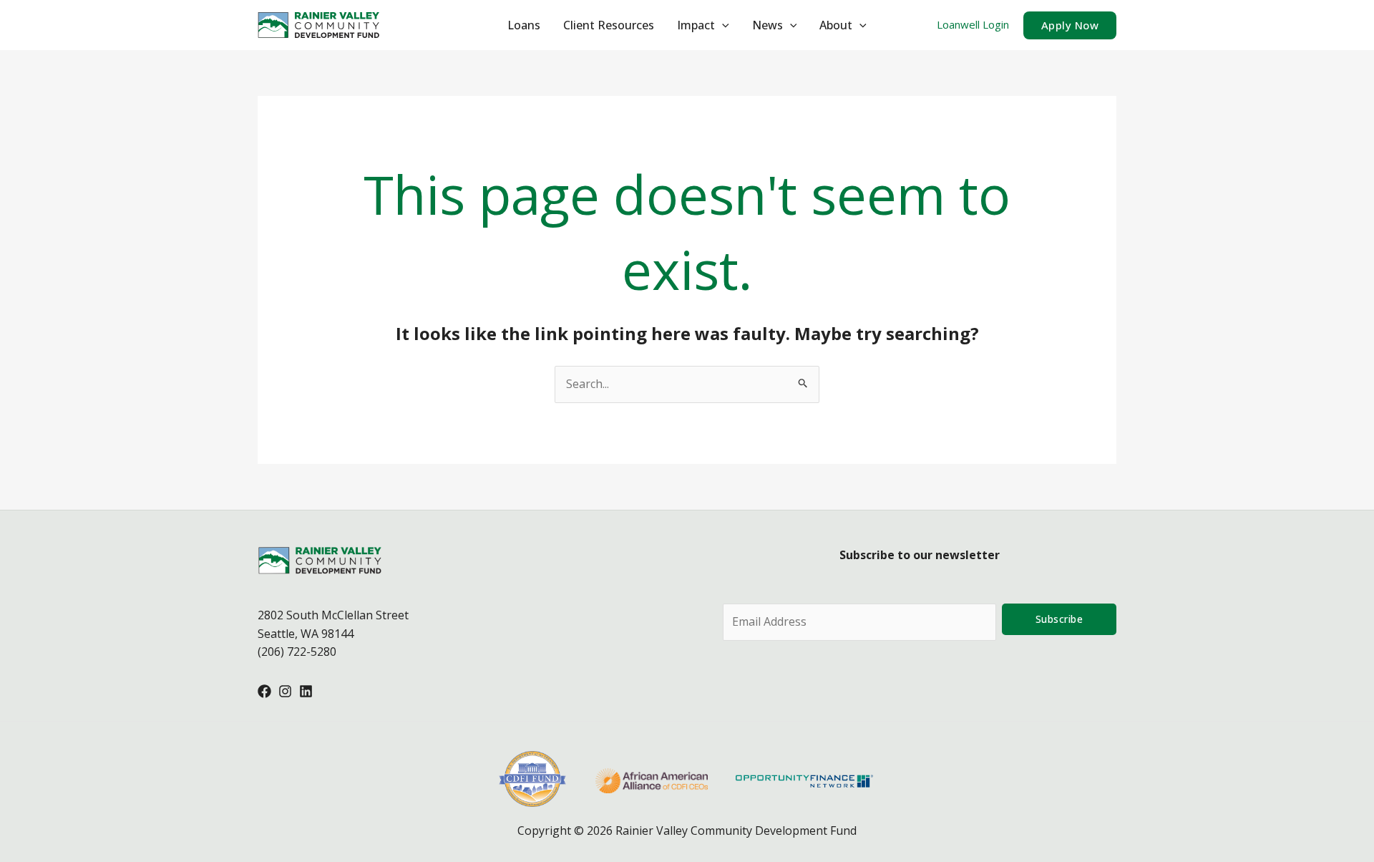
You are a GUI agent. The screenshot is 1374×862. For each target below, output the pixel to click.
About (835, 25)
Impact (696, 25)
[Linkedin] (306, 691)
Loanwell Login (973, 24)
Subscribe (1059, 619)
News (767, 25)
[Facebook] (264, 691)
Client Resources (608, 25)
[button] (1070, 25)
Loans (523, 25)
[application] (722, 25)
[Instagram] (285, 691)
